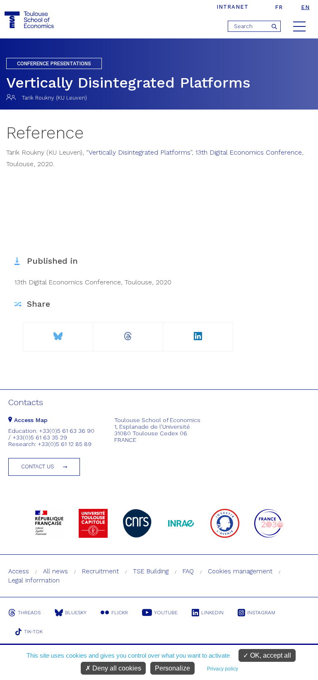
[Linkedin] (198, 333)
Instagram (261, 613)
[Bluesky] (57, 333)
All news (55, 571)
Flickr (119, 613)
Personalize (172, 668)
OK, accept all (269, 655)
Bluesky (76, 613)
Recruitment (100, 571)
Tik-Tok (33, 632)
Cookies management (240, 571)
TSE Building (151, 571)
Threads (29, 613)
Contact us (37, 466)
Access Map (30, 420)
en (305, 7)
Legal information (34, 580)
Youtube (166, 613)
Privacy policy (222, 669)
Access (18, 571)
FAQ (188, 571)
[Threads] (128, 333)
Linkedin (212, 613)
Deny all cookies (116, 668)
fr (279, 7)
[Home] (30, 20)
